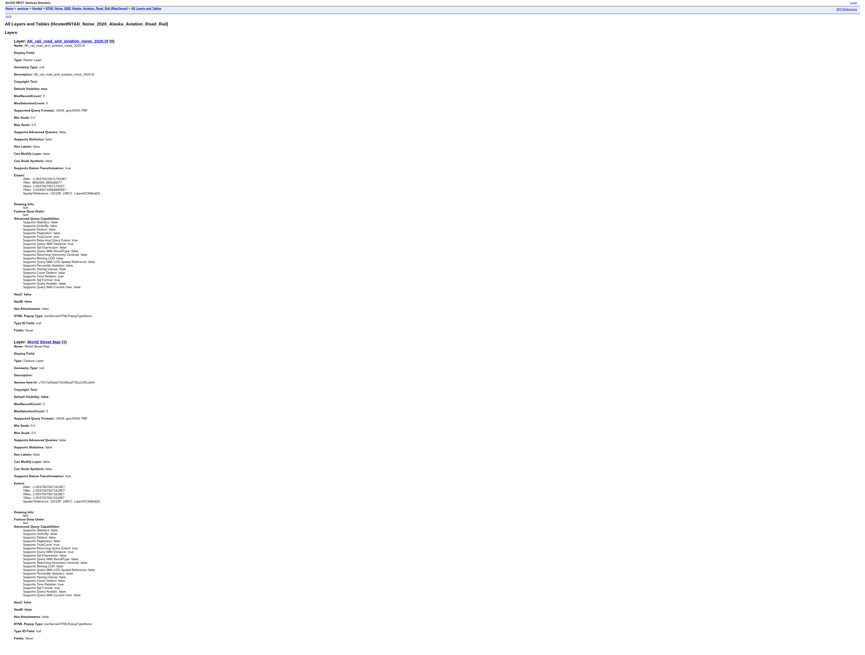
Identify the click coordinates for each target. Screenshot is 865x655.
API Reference (846, 9)
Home (9, 8)
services (23, 8)
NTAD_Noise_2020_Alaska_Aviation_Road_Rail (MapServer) (87, 8)
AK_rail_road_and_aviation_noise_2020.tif (67, 41)
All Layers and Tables (146, 8)
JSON (8, 16)
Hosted (37, 8)
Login (853, 3)
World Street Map (44, 342)
